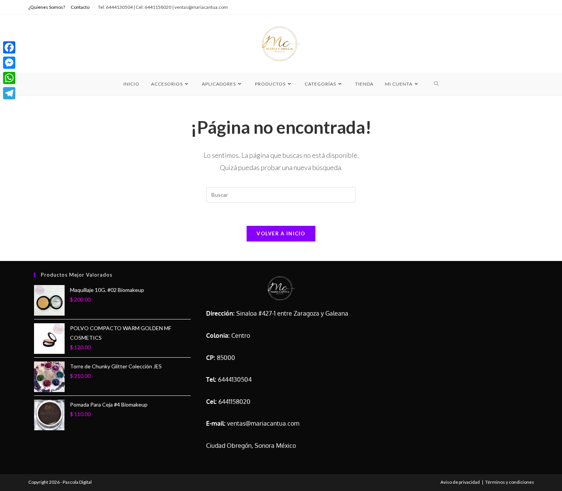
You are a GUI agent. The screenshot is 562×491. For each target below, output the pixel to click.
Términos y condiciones (509, 482)
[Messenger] (9, 62)
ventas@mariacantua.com (263, 423)
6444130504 (235, 379)
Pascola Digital (77, 482)
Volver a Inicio (281, 233)
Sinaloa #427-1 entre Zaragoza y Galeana (292, 313)
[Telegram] (9, 93)
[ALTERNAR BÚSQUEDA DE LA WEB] (436, 84)
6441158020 (234, 401)
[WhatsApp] (9, 78)
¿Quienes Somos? (46, 7)
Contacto (80, 7)
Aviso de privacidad (460, 482)
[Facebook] (9, 47)
